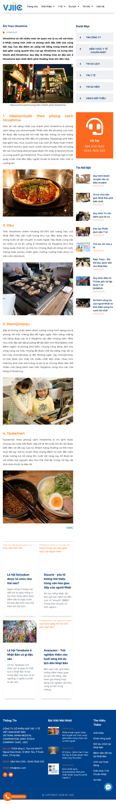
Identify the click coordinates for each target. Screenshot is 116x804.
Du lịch (72, 6)
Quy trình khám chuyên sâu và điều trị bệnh (101, 179)
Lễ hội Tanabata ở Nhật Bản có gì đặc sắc (20, 655)
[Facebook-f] (5, 774)
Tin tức (86, 6)
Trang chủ (32, 6)
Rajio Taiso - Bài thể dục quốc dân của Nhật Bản (102, 263)
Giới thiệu (46, 6)
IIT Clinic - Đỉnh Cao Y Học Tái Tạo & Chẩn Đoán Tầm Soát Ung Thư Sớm (75, 755)
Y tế (60, 6)
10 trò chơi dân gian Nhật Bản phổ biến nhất (103, 198)
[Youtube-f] (10, 774)
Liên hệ (100, 6)
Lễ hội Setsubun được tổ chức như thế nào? (19, 579)
